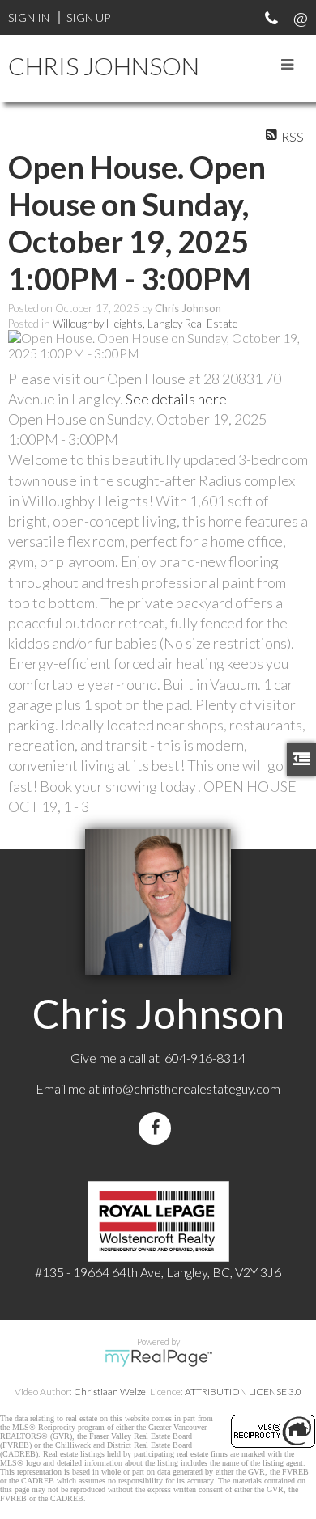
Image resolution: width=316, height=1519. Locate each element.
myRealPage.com (158, 1358)
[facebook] (158, 1128)
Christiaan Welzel (111, 1392)
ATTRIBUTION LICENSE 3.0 (243, 1392)
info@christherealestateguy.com (191, 1088)
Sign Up (88, 17)
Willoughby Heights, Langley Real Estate (145, 323)
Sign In (28, 17)
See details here (176, 399)
